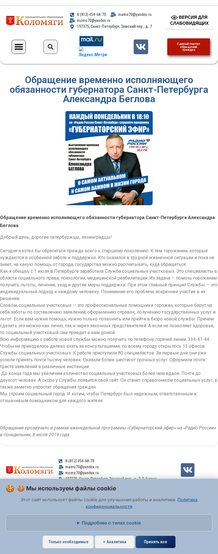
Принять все (155, 541)
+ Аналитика (114, 541)
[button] (19, 47)
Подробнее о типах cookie (111, 523)
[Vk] (141, 46)
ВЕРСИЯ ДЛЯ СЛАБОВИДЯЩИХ (189, 20)
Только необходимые (69, 541)
